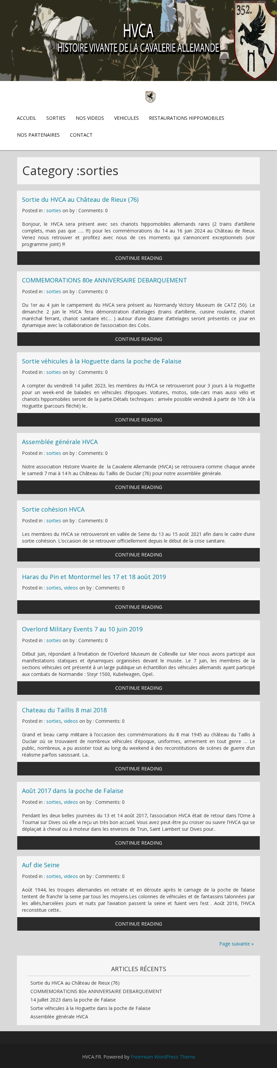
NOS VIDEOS (90, 118)
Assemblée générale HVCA (60, 442)
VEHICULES (126, 118)
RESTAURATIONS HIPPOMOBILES (186, 118)
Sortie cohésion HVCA (53, 509)
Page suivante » (236, 943)
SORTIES (56, 118)
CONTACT (81, 135)
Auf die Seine (40, 865)
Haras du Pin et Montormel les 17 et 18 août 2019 (94, 577)
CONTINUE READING (138, 258)
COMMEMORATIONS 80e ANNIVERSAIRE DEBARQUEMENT (104, 280)
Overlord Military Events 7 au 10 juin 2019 (82, 629)
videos (71, 587)
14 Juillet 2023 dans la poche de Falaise (73, 999)
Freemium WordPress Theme (163, 1056)
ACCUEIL (26, 118)
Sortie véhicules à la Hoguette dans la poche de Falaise (101, 361)
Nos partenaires (38, 135)
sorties (53, 210)
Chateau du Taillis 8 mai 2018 (64, 710)
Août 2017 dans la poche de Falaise (72, 791)
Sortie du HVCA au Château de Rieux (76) (80, 199)
